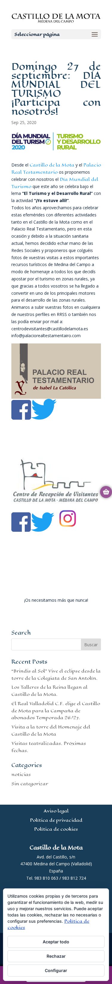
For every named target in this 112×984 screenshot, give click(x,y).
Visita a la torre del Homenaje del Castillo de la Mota (50, 730)
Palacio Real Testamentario (56, 168)
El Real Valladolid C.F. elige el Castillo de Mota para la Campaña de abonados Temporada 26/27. (55, 710)
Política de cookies (56, 829)
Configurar (56, 970)
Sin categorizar (29, 783)
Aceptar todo (56, 941)
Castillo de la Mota (52, 164)
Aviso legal (56, 810)
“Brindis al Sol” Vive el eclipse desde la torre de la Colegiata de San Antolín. (56, 674)
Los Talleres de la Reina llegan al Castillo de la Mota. (49, 691)
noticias (21, 774)
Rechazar (56, 956)
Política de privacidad (56, 820)
